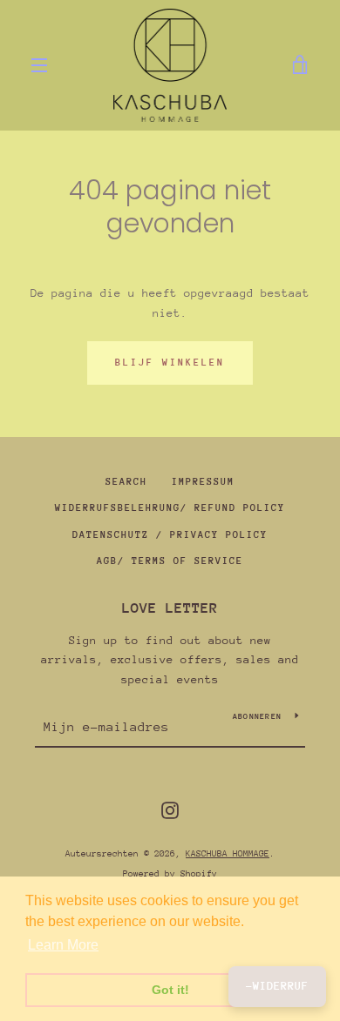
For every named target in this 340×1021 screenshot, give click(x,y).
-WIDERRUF (277, 985)
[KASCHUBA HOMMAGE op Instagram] (170, 809)
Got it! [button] (170, 990)
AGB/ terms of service (170, 561)
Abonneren (257, 716)
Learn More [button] (63, 944)
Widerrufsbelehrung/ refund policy (170, 508)
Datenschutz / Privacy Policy (170, 535)
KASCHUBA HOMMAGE (227, 854)
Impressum (203, 481)
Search (126, 481)
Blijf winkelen (170, 362)
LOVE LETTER (170, 608)
